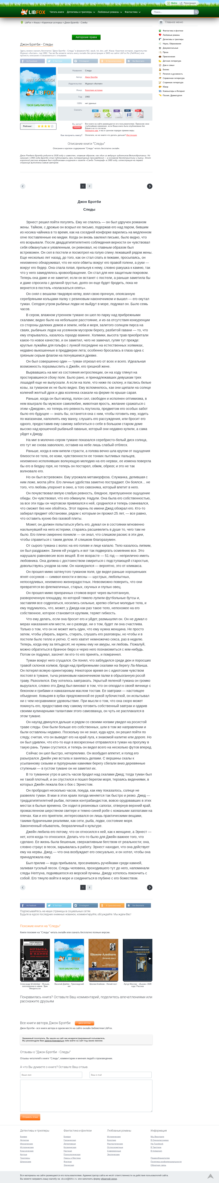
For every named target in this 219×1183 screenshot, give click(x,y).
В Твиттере (57, 61)
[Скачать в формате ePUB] (107, 117)
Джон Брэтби (91, 77)
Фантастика (131, 12)
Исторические (27, 1147)
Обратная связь (158, 1165)
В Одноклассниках (113, 61)
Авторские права (86, 37)
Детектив (24, 1140)
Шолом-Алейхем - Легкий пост (103, 984)
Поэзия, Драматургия (172, 95)
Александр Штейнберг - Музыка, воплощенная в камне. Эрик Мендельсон (35, 986)
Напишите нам (91, 130)
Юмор (165, 87)
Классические (27, 1151)
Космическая (70, 1147)
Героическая (70, 1140)
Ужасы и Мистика (72, 1158)
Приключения (169, 56)
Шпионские (25, 1161)
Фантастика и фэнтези (173, 31)
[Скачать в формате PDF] (139, 117)
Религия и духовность (173, 74)
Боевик (23, 1136)
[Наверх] (210, 1177)
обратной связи (109, 1178)
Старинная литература (173, 82)
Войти (174, 3)
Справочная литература (173, 78)
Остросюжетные (115, 1147)
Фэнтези (68, 1161)
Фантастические (115, 1144)
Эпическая (69, 1165)
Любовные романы (108, 12)
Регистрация (190, 3)
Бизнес (166, 69)
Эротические (113, 1154)
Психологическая (72, 1154)
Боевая (67, 1136)
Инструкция (131, 135)
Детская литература (172, 61)
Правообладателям (160, 1158)
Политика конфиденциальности (166, 1161)
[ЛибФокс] (33, 12)
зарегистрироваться (54, 1040)
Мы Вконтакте (138, 61)
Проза (165, 52)
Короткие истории (93, 90)
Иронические (26, 1144)
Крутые (23, 1154)
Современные (114, 1151)
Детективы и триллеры (79, 12)
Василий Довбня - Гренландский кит (69, 985)
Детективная (70, 1144)
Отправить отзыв (30, 1117)
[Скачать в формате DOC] (128, 117)
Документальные (170, 48)
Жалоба (77, 127)
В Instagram (84, 61)
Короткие (111, 1140)
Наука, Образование (172, 44)
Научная (68, 1151)
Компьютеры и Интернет (174, 91)
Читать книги (57, 12)
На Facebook (31, 61)
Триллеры (25, 1158)
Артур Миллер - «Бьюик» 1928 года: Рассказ (137, 985)
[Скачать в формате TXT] (118, 117)
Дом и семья (168, 65)
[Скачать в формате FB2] (96, 117)
